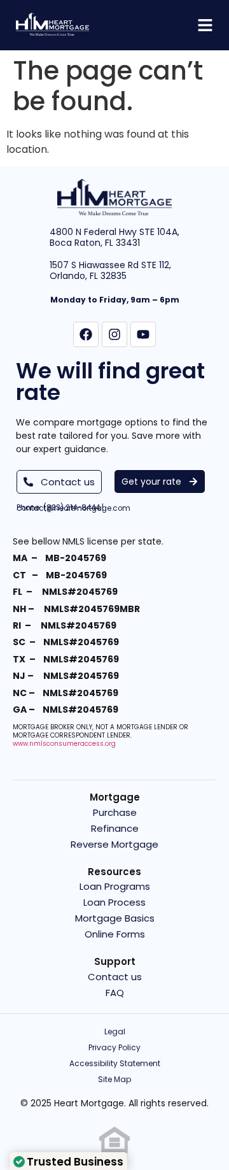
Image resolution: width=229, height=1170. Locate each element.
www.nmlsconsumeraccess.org (64, 743)
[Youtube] (143, 334)
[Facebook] (86, 334)
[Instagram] (114, 334)
